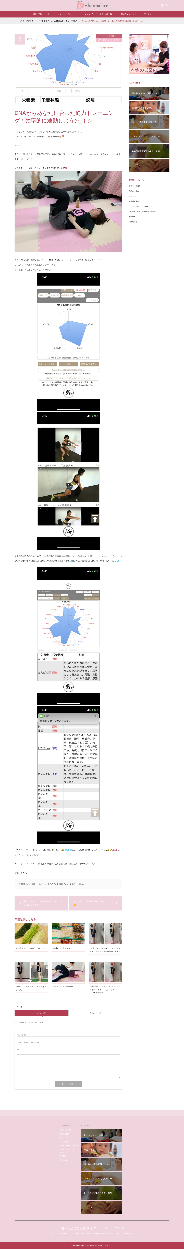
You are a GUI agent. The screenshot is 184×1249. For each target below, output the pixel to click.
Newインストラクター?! (63, 986)
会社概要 (132, 217)
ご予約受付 (133, 222)
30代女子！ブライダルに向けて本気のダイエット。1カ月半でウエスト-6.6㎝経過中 (105, 989)
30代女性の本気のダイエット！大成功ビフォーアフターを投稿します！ (105, 949)
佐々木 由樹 (30, 884)
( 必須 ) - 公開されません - (28, 1042)
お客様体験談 (134, 201)
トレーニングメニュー (67, 14)
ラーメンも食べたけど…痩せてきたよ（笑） (31, 988)
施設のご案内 (134, 191)
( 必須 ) (21, 1035)
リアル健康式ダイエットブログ (64, 21)
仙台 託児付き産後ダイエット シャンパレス (92, 1228)
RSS (167, 5)
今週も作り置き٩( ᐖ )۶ (62, 948)
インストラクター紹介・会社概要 (98, 14)
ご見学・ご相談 (134, 186)
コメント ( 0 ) (41, 1013)
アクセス (148, 14)
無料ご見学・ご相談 (40, 14)
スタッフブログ (27, 21)
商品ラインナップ (128, 14)
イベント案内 (43, 21)
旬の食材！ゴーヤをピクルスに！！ (31, 948)
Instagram (162, 5)
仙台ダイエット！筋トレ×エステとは (142, 211)
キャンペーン (134, 196)
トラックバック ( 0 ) (95, 1013)
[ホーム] (15, 18)
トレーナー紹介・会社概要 (138, 206)
